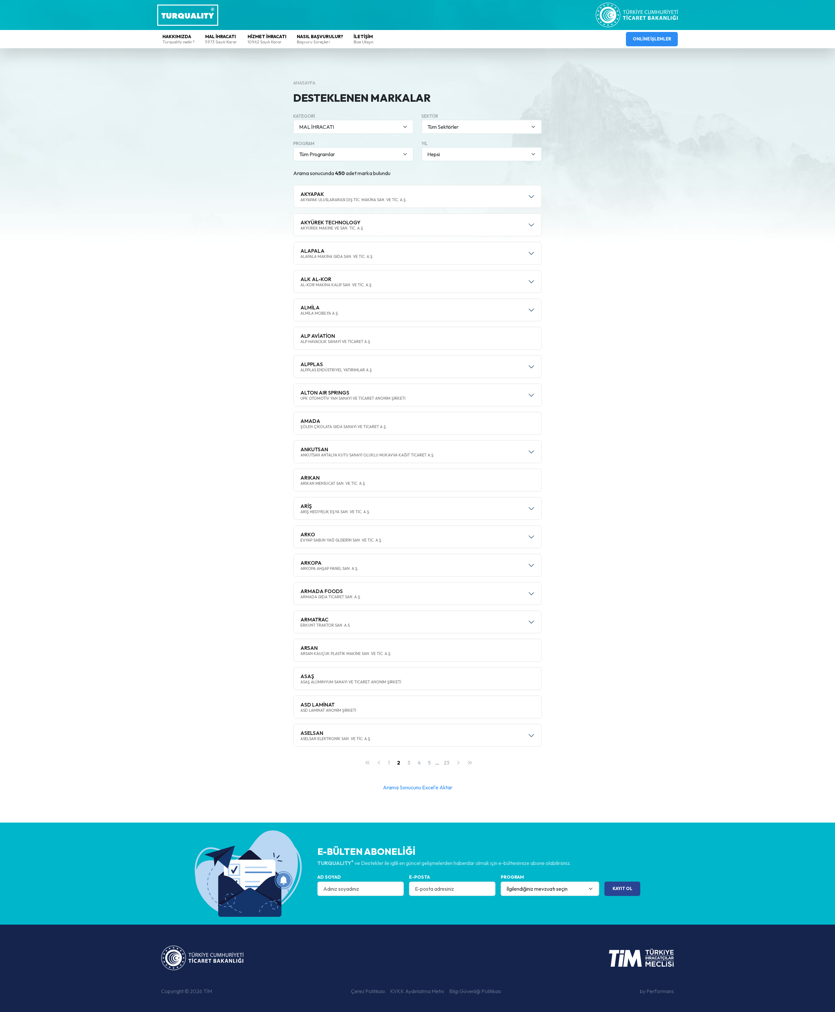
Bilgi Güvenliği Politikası (475, 991)
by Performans (657, 991)
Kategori (304, 116)
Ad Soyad (329, 877)
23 (446, 762)
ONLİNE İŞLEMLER (652, 38)
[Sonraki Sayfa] (458, 762)
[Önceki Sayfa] (379, 762)
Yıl (424, 143)
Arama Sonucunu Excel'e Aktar (417, 787)
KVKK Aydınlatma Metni (417, 991)
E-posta (419, 877)
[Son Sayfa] (469, 762)
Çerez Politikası (368, 991)
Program (303, 143)
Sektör (429, 116)
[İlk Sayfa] (367, 762)
